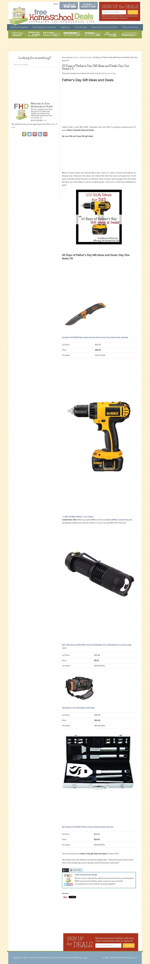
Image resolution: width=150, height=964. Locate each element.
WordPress (77, 958)
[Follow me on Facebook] (24, 135)
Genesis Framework (63, 958)
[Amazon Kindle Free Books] (51, 34)
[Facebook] (68, 885)
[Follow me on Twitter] (29, 135)
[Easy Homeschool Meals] (111, 34)
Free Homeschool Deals (86, 875)
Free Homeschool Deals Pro (40, 958)
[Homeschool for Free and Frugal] (72, 34)
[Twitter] (65, 885)
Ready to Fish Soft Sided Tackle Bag (79, 708)
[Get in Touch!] (45, 135)
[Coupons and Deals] (17, 34)
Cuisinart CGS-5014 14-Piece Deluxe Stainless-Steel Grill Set (88, 827)
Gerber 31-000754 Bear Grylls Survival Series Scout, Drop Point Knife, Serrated (96, 337)
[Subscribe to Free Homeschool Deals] (40, 135)
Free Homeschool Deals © (51, 15)
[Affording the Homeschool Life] (92, 34)
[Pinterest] (71, 885)
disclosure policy (109, 73)
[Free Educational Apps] (33, 34)
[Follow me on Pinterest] (34, 135)
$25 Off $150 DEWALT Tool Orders (79, 517)
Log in (85, 958)
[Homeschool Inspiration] (130, 34)
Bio (66, 870)
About (55, 4)
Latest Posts (77, 870)
